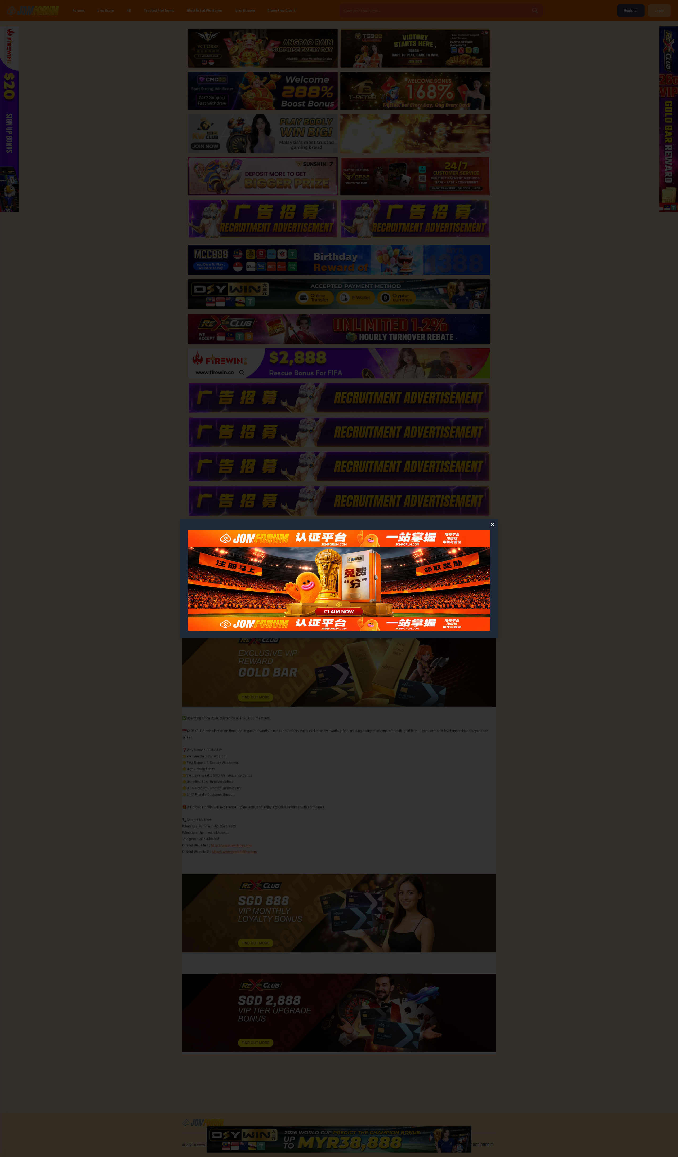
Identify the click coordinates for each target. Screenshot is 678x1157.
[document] (339, 578)
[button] (492, 524)
